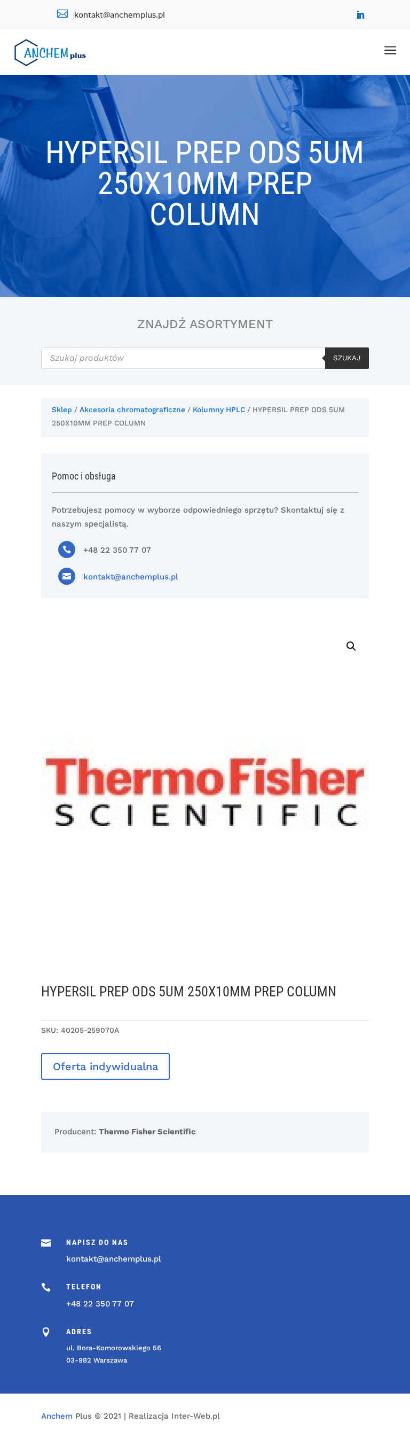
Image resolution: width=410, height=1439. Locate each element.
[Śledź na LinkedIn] (360, 15)
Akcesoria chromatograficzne (132, 409)
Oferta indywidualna (105, 1066)
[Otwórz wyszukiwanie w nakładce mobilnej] (205, 358)
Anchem (57, 1416)
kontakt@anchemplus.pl (130, 577)
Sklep (62, 409)
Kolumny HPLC (219, 409)
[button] (351, 646)
